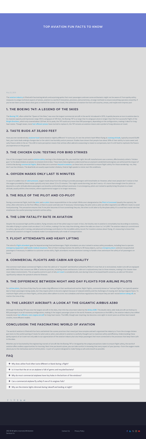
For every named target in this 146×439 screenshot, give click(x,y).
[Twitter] (11, 400)
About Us (20, 6)
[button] (73, 363)
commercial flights (28, 164)
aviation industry (16, 97)
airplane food (34, 138)
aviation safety (39, 159)
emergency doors (109, 248)
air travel (60, 272)
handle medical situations (37, 248)
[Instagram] (136, 431)
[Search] (109, 6)
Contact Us (98, 6)
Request (75, 6)
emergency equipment (15, 248)
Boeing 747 (14, 116)
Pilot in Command (109, 202)
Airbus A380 (92, 310)
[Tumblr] (18, 400)
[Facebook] (8, 400)
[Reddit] (24, 400)
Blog (85, 6)
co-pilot (46, 202)
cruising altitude (114, 138)
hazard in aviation (65, 164)
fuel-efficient (23, 315)
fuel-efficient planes (40, 124)
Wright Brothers (12, 121)
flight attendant (23, 245)
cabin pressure (32, 181)
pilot (37, 202)
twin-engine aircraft (36, 315)
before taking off (126, 293)
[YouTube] (139, 431)
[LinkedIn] (21, 400)
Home (8, 6)
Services (33, 6)
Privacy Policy (79, 431)
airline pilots (14, 288)
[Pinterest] (14, 400)
